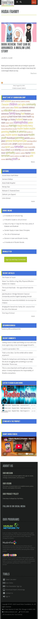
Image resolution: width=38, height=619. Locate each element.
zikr (19, 159)
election (18, 110)
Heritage (4, 119)
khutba (3, 126)
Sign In (7, 596)
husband (19, 119)
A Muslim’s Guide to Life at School (15, 220)
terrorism (5, 156)
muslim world (23, 134)
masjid (19, 125)
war (23, 155)
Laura (6, 126)
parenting (19, 138)
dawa (16, 107)
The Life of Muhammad (12, 234)
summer (22, 153)
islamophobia (21, 122)
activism (8, 101)
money (3, 129)
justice (30, 122)
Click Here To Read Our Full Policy (13, 498)
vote (21, 156)
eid (14, 110)
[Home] (7, 2)
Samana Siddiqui (7, 179)
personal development (14, 140)
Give (33, 2)
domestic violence (28, 107)
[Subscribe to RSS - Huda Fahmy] (2, 83)
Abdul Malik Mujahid (8, 183)
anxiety (28, 101)
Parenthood (11, 137)
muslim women (12, 134)
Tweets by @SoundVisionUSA (11, 329)
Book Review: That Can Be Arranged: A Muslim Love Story (16, 47)
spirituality (10, 152)
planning (29, 141)
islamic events (9, 123)
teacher (28, 152)
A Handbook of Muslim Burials (14, 242)
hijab (9, 119)
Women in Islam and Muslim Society (16, 238)
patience (32, 138)
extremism (5, 113)
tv (13, 156)
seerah (12, 150)
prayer (15, 143)
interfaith (29, 119)
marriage (13, 125)
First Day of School (8, 313)
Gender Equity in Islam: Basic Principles (17, 230)
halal (11, 116)
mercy (30, 125)
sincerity (17, 149)
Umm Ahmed (6, 198)
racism (12, 147)
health (29, 116)
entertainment (25, 110)
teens (33, 152)
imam (25, 119)
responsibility (31, 147)
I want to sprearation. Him (10, 349)
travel (11, 156)
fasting (18, 113)
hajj (8, 116)
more (33, 201)
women (3, 159)
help (33, 116)
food (22, 113)
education (8, 110)
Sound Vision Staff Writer (10, 175)
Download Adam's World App (15, 590)
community (31, 104)
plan (25, 140)
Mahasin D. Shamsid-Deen (10, 191)
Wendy (27, 156)
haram (15, 116)
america (23, 101)
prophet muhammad (23, 144)
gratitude (3, 116)
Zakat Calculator (10, 579)
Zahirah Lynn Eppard (9, 194)
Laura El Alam (6, 58)
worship (9, 159)
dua (2, 110)
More (33, 162)
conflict (3, 107)
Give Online (9, 583)
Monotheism (9, 129)
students (17, 153)
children (13, 104)
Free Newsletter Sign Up (13, 586)
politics (10, 144)
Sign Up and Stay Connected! (15, 260)
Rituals (3, 150)
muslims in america (17, 131)
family (12, 113)
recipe (25, 147)
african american (16, 101)
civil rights (22, 104)
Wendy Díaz (6, 187)
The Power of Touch (8, 277)
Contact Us (9, 593)
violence (17, 156)
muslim (15, 129)
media (25, 125)
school (7, 149)
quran (7, 146)
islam (3, 122)
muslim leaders (23, 128)
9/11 (3, 101)
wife (31, 155)
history (13, 119)
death (20, 107)
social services (25, 150)
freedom (28, 113)
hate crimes (22, 116)
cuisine (8, 107)
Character (5, 104)
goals (32, 114)
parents (27, 137)
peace (3, 140)
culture (12, 107)
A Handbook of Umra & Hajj (13, 216)
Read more (34, 73)
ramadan (18, 146)
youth (15, 159)
